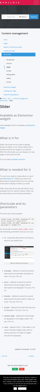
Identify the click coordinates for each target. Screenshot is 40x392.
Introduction (10, 60)
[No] (37, 383)
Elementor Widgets (10, 87)
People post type (9, 51)
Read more (22, 388)
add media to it (9, 178)
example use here (18, 159)
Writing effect (10, 75)
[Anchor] (12, 119)
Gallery (8, 78)
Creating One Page (10, 91)
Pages (6, 43)
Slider (9, 67)
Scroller (8, 71)
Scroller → (32, 356)
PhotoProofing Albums (11, 95)
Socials (8, 82)
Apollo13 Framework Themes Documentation (13, 2)
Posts (5, 40)
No (22, 369)
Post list (9, 63)
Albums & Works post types (13, 47)
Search (34, 17)
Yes (15, 369)
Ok (15, 388)
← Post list (3, 356)
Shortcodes (7, 54)
